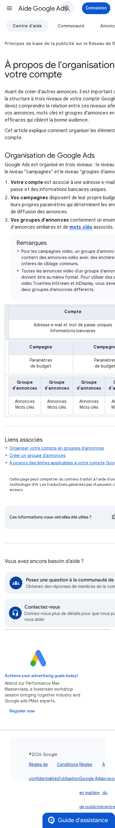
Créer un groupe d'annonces (37, 455)
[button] (9, 8)
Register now (22, 711)
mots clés (80, 227)
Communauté (71, 26)
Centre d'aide (27, 26)
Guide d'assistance (83, 820)
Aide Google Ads (42, 8)
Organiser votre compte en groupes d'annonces (56, 448)
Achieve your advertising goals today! (41, 675)
